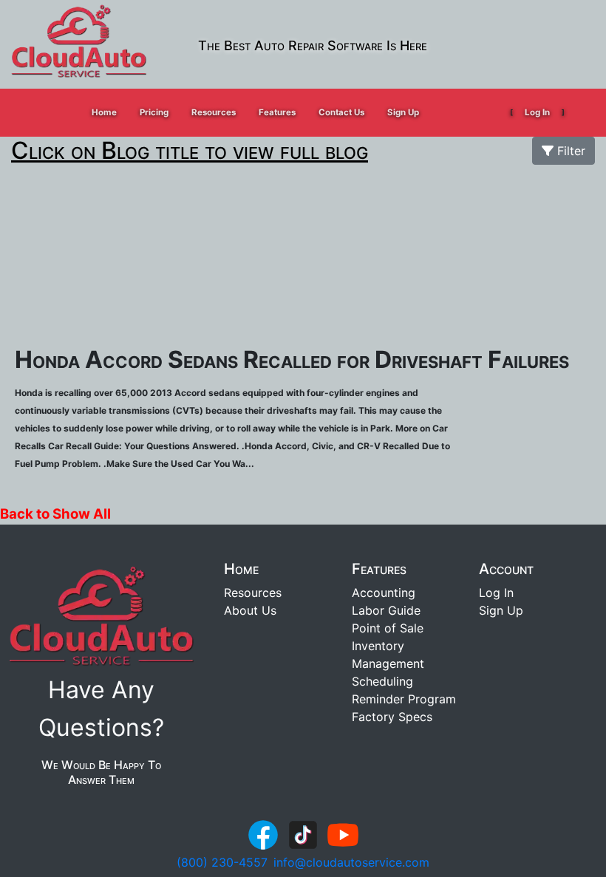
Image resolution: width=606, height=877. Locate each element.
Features (379, 569)
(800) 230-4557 (222, 862)
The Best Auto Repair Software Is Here (312, 45)
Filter (569, 150)
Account (506, 569)
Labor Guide (386, 610)
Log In (537, 112)
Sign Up (403, 112)
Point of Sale (387, 628)
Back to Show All (55, 513)
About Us (250, 610)
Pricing (154, 112)
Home (104, 112)
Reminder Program (404, 699)
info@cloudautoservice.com (351, 862)
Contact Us (341, 112)
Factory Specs (392, 716)
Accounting (383, 592)
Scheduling (382, 681)
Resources (253, 592)
